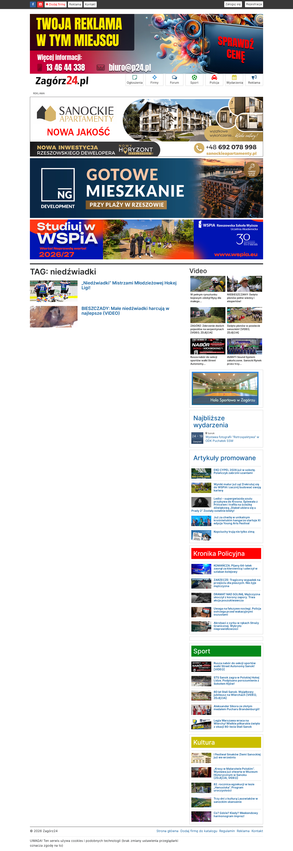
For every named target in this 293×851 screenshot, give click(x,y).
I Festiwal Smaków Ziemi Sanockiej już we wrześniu (237, 756)
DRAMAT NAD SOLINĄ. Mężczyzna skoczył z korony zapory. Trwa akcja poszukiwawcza (237, 597)
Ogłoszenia (135, 82)
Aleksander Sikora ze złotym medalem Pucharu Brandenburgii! (237, 707)
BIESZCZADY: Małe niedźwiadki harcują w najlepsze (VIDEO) (125, 311)
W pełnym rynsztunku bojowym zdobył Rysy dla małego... (205, 298)
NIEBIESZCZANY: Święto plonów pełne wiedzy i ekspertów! (242, 298)
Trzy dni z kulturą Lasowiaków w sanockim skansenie (236, 800)
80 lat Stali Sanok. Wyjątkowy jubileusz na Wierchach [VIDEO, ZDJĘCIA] (235, 695)
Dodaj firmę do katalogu (198, 831)
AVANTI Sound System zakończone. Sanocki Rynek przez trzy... (244, 360)
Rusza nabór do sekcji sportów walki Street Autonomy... (203, 360)
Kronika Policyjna (219, 553)
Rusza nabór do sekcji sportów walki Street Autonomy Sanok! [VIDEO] (235, 666)
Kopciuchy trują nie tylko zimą (234, 531)
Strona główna (167, 831)
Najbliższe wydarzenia (210, 421)
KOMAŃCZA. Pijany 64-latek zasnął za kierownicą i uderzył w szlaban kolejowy (236, 568)
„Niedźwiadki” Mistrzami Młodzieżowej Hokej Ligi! (129, 285)
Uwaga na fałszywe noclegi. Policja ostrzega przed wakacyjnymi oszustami (237, 611)
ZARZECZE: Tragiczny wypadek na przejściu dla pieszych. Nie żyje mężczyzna (237, 583)
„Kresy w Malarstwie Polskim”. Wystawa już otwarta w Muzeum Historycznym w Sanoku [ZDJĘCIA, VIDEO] (236, 773)
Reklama (75, 4)
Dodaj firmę (56, 4)
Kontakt (90, 4)
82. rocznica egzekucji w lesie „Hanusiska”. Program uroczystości (234, 787)
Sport (194, 82)
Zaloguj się (233, 4)
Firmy (154, 82)
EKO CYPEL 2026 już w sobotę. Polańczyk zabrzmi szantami (235, 471)
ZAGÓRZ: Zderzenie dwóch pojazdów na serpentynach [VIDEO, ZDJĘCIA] (207, 329)
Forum (174, 82)
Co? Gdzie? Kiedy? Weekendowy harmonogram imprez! (236, 814)
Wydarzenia (234, 82)
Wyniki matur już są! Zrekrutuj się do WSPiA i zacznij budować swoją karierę (237, 487)
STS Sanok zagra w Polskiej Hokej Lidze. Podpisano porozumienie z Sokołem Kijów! (236, 680)
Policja (214, 82)
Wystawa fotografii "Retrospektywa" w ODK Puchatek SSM (232, 437)
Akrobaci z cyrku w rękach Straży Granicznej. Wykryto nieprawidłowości (236, 626)
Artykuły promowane (224, 458)
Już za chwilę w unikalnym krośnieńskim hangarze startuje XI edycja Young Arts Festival (237, 520)
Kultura (204, 742)
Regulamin (227, 831)
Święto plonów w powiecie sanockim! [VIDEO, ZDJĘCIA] (243, 329)
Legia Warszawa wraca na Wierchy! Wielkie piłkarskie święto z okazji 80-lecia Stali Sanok (237, 723)
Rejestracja (254, 4)
